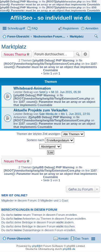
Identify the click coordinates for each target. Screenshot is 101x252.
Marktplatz (77, 36)
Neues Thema (15, 54)
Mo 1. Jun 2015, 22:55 (75, 113)
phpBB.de (69, 248)
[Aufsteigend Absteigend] (50, 146)
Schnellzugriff (16, 28)
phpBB (36, 245)
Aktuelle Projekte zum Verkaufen (40, 110)
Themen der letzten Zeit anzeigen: (39, 133)
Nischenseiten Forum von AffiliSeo (49, 36)
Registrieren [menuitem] (71, 28)
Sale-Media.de (48, 113)
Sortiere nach (36, 140)
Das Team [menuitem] (82, 238)
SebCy (43, 92)
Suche (78, 54)
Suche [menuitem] (96, 37)
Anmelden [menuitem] (91, 28)
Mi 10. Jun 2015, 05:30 (66, 92)
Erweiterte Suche (85, 54)
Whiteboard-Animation (32, 88)
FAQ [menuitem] (35, 28)
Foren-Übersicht (18, 36)
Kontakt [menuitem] (63, 238)
